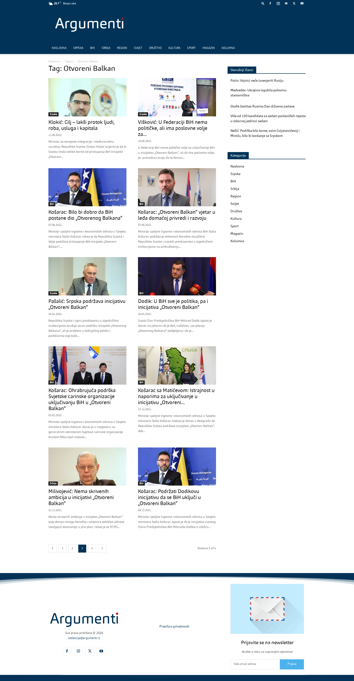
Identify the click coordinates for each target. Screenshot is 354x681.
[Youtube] (302, 3)
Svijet (138, 48)
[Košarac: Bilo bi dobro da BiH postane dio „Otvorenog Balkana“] (87, 187)
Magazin (209, 48)
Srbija (106, 48)
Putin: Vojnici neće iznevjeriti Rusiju (256, 80)
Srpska (78, 48)
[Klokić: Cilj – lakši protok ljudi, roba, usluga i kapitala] (87, 97)
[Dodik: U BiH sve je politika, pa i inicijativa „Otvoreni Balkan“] (177, 276)
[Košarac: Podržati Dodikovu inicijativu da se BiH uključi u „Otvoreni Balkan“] (177, 466)
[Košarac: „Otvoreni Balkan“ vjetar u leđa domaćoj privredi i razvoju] (177, 187)
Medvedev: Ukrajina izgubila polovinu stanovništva (258, 93)
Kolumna (228, 48)
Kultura (174, 48)
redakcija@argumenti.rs (84, 638)
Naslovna (59, 48)
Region (122, 48)
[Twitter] (294, 3)
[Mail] (286, 3)
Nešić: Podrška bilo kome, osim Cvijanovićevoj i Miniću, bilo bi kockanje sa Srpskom (265, 133)
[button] (263, 3)
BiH (92, 48)
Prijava (292, 664)
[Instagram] (278, 3)
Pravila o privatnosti (174, 626)
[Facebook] (270, 3)
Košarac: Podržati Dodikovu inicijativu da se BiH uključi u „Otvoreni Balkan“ (169, 497)
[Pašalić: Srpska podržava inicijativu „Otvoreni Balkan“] (87, 276)
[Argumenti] (84, 620)
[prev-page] (52, 549)
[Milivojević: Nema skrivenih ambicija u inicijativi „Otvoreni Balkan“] (87, 466)
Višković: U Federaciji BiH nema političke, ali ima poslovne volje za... (172, 128)
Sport (191, 48)
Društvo (155, 48)
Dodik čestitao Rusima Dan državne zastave (262, 106)
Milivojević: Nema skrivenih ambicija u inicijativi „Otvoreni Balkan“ (81, 497)
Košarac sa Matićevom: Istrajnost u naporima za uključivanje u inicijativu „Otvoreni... (176, 396)
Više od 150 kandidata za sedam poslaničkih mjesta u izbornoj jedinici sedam (268, 118)
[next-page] (102, 549)
